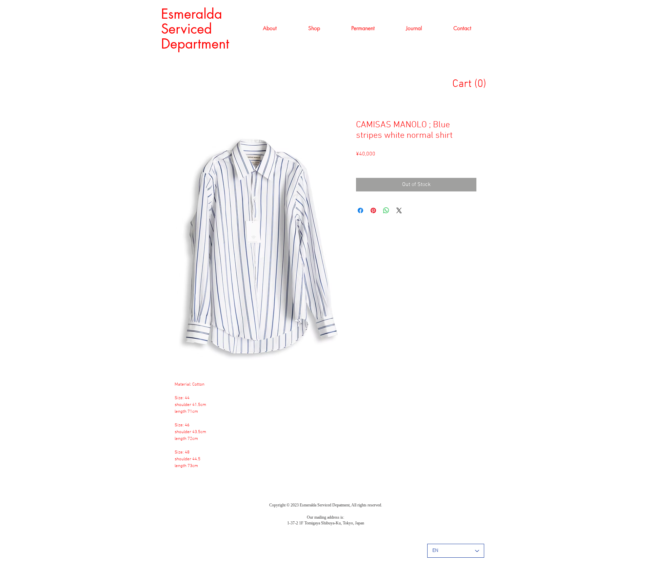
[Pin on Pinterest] (373, 210)
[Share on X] (399, 210)
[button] (314, 28)
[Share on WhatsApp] (386, 210)
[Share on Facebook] (360, 210)
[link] (472, 83)
